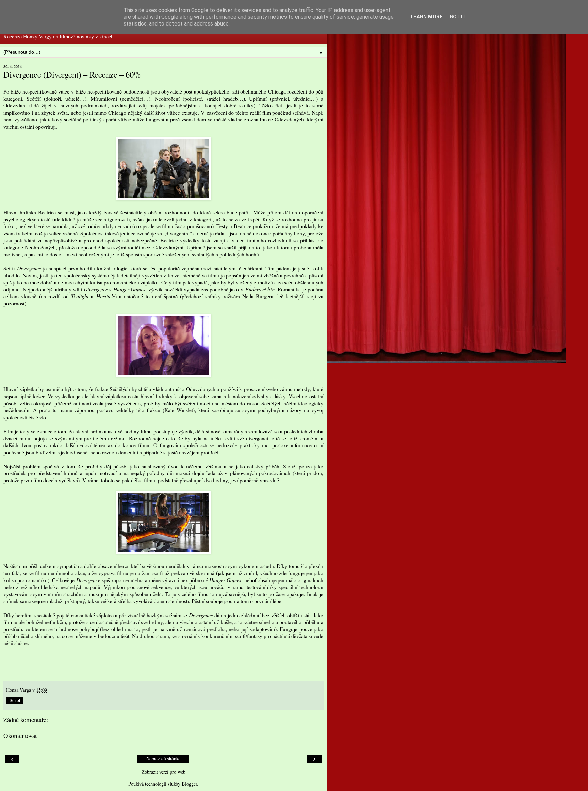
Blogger (189, 783)
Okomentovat (20, 735)
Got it (458, 17)
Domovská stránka (163, 759)
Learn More (427, 17)
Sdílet (15, 700)
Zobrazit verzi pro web (163, 772)
